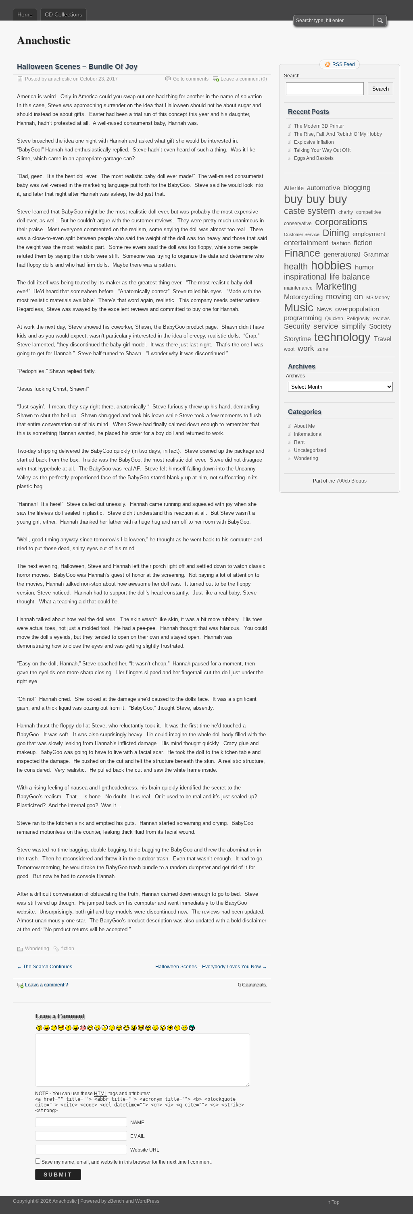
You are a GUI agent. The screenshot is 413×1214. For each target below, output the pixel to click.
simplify (354, 326)
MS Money (378, 297)
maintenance (298, 288)
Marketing (336, 287)
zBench (116, 1201)
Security (297, 326)
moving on (344, 296)
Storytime (297, 338)
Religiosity (357, 318)
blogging (357, 188)
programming (303, 317)
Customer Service (301, 234)
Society (380, 326)
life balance (350, 276)
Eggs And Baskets (314, 158)
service (325, 326)
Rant (299, 442)
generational (341, 254)
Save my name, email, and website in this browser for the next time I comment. (127, 1162)
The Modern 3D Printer (319, 126)
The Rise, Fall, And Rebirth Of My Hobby (338, 134)
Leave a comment (240, 79)
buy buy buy (315, 198)
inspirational (305, 276)
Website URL (144, 1150)
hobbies (331, 265)
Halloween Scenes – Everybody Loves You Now (211, 967)
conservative (298, 223)
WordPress (147, 1201)
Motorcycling (303, 297)
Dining (336, 233)
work (306, 348)
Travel (383, 339)
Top (336, 1202)
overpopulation (357, 309)
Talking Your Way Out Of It (322, 150)
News (324, 309)
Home (25, 14)
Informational (308, 434)
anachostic (60, 79)
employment (369, 234)
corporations (341, 221)
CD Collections (63, 14)
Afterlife (294, 187)
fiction (67, 948)
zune (322, 349)
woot (289, 349)
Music (298, 307)
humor (364, 267)
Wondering (37, 948)
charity (345, 212)
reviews (381, 318)
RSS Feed (343, 64)
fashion (341, 243)
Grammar (376, 254)
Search (292, 76)
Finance (302, 253)
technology (342, 337)
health (296, 266)
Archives (295, 376)
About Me (304, 426)
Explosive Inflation (314, 142)
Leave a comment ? (46, 985)
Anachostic (43, 39)
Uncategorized (310, 450)
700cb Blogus (351, 481)
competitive (368, 212)
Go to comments (191, 79)
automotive (323, 188)
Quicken (334, 318)
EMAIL (137, 1136)
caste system (309, 211)
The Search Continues (44, 967)
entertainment (306, 242)
